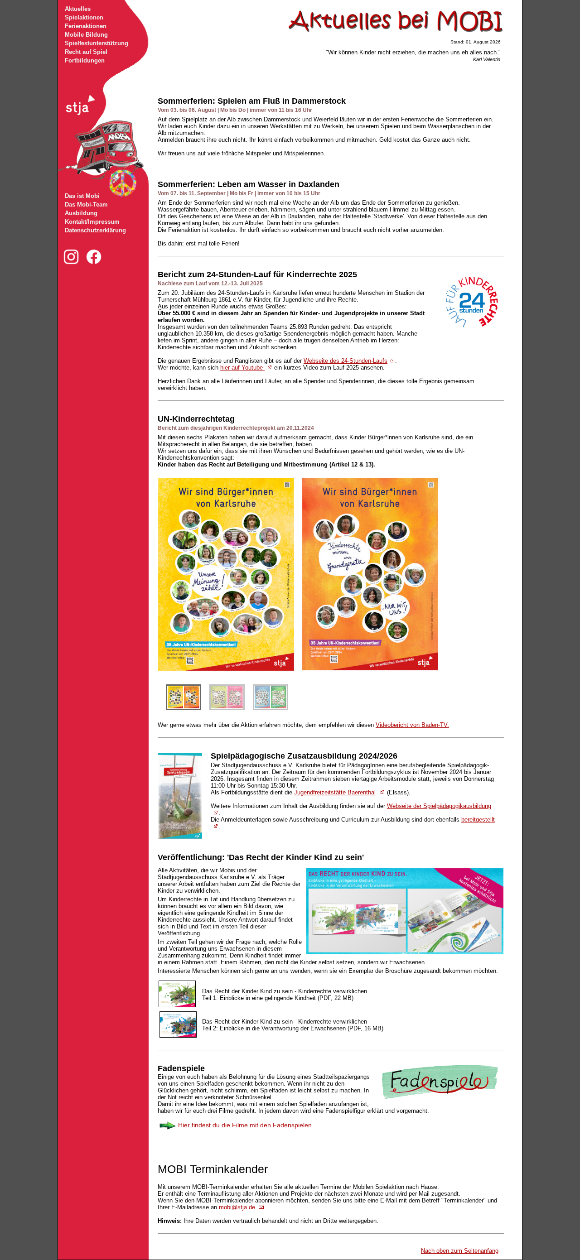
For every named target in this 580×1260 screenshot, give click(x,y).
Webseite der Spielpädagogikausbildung (439, 806)
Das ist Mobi (82, 195)
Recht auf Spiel (86, 51)
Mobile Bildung (86, 34)
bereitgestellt (478, 819)
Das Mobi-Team (86, 204)
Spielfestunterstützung (96, 43)
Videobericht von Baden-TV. (412, 724)
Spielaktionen (84, 17)
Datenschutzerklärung (95, 230)
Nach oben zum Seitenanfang (459, 1250)
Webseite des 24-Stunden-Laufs (345, 360)
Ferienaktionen (85, 26)
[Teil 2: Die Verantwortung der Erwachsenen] (178, 1036)
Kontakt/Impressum (92, 221)
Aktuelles (78, 8)
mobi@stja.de (237, 1207)
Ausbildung (81, 213)
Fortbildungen (85, 60)
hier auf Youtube (242, 367)
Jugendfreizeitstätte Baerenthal (335, 792)
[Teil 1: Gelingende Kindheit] (179, 1005)
